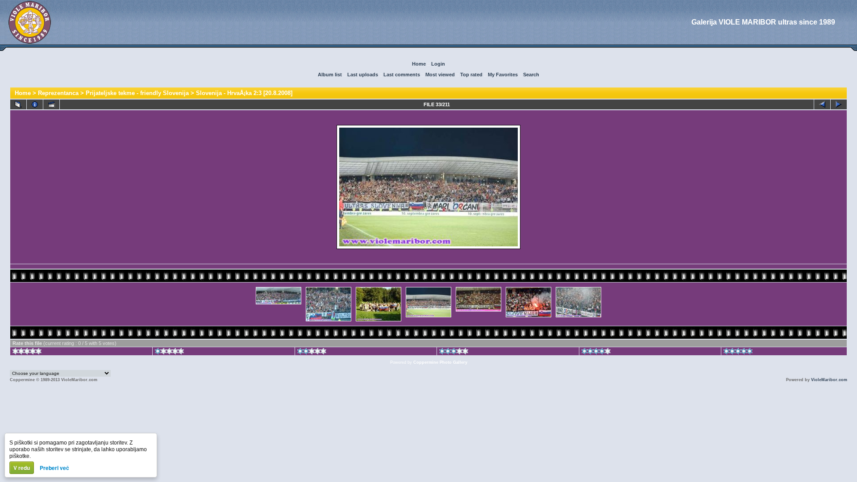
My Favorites (503, 74)
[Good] (453, 352)
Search (531, 74)
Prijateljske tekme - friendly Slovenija (137, 93)
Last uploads (362, 74)
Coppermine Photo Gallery (440, 362)
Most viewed (440, 74)
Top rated (471, 74)
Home (419, 63)
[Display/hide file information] (35, 104)
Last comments (401, 74)
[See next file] (839, 104)
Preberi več (54, 468)
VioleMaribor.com (829, 380)
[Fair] (311, 352)
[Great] (738, 352)
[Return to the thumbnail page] (18, 104)
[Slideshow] (51, 104)
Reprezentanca (58, 93)
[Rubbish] (27, 352)
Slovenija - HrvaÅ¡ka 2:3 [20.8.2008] (244, 93)
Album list (330, 74)
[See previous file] (822, 104)
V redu (21, 468)
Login (438, 63)
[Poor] (169, 352)
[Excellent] (596, 352)
